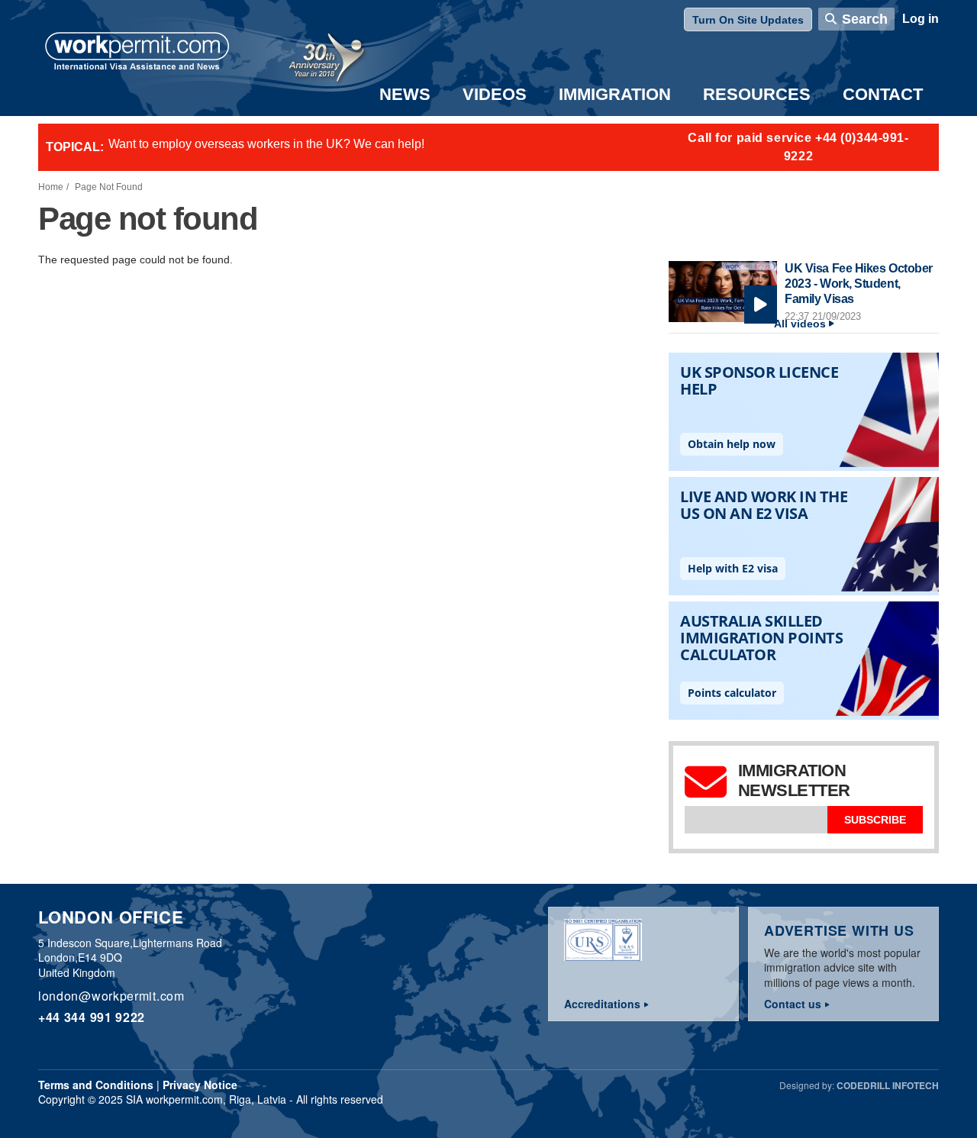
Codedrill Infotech (888, 1085)
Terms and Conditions (95, 1084)
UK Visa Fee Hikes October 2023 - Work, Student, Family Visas (859, 283)
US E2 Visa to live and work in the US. (212, 146)
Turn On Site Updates (748, 20)
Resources (757, 94)
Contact (883, 94)
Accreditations (602, 1003)
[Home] (137, 53)
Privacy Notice (200, 1084)
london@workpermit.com (111, 995)
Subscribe (875, 820)
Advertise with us (839, 930)
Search (865, 19)
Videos (495, 94)
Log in (920, 18)
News (404, 94)
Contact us (792, 1003)
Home (50, 187)
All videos (800, 324)
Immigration (615, 94)
